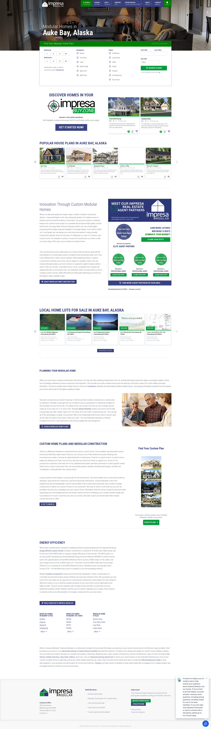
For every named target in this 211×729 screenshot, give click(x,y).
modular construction (54, 574)
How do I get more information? (99, 712)
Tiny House (116, 80)
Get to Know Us (48, 504)
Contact (98, 663)
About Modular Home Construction (59, 282)
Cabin (114, 62)
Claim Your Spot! (156, 239)
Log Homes (116, 58)
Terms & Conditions (138, 712)
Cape (81, 62)
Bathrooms (48, 57)
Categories (80, 50)
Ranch (82, 53)
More (43, 632)
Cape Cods (64, 657)
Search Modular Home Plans (56, 427)
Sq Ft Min (144, 50)
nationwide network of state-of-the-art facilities (79, 651)
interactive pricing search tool (101, 657)
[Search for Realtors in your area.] (139, 210)
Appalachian (99, 166)
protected (92, 386)
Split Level (83, 71)
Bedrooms (47, 50)
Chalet (114, 66)
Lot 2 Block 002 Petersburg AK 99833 (130, 333)
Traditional (115, 53)
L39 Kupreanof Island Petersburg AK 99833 (78, 333)
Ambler (42, 619)
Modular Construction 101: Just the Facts (102, 698)
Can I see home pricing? (96, 703)
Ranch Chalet (152, 166)
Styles (111, 50)
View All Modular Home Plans (150, 72)
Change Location (135, 289)
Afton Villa (124, 166)
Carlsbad (71, 166)
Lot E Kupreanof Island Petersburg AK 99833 (102, 333)
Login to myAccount (141, 701)
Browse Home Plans (95, 694)
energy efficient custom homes (51, 551)
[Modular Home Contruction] (53, 4)
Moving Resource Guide (151, 660)
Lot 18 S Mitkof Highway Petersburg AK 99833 (49, 333)
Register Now (139, 704)
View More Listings (105, 350)
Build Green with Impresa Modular (58, 603)
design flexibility (85, 409)
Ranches (55, 657)
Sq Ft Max (158, 50)
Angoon (43, 622)
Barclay (44, 166)
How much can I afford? (96, 707)
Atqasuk (43, 625)
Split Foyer (83, 75)
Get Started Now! (71, 127)
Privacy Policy (136, 709)
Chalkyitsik (44, 628)
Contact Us (43, 713)
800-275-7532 (51, 710)
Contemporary (117, 75)
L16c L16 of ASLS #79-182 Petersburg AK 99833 (156, 333)
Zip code (144, 59)
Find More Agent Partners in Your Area (141, 283)
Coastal (114, 71)
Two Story (83, 58)
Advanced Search (159, 44)
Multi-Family (84, 66)
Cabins (71, 657)
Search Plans (155, 68)
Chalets (49, 657)
